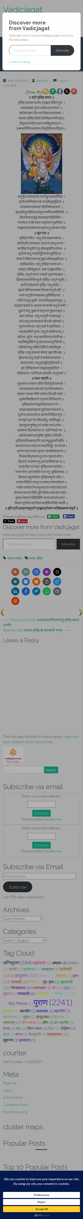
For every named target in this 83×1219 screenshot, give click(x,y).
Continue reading (19, 61)
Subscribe (62, 50)
